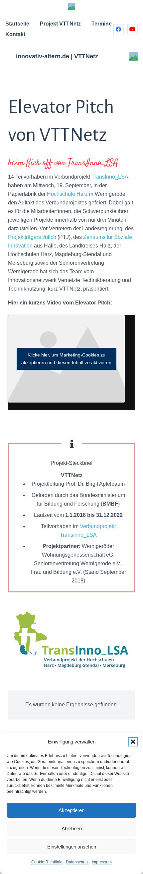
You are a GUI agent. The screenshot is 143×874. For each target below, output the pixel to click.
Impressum (102, 862)
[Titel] (71, 6)
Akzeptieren (71, 810)
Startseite (17, 24)
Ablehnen (72, 828)
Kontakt (15, 34)
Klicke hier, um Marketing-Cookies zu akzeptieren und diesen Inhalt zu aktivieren (66, 358)
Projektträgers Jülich (32, 237)
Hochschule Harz (67, 194)
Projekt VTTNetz (60, 24)
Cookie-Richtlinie (47, 862)
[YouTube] (132, 29)
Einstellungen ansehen (71, 846)
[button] (133, 741)
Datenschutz (77, 862)
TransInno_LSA (109, 177)
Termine (101, 24)
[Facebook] (118, 29)
